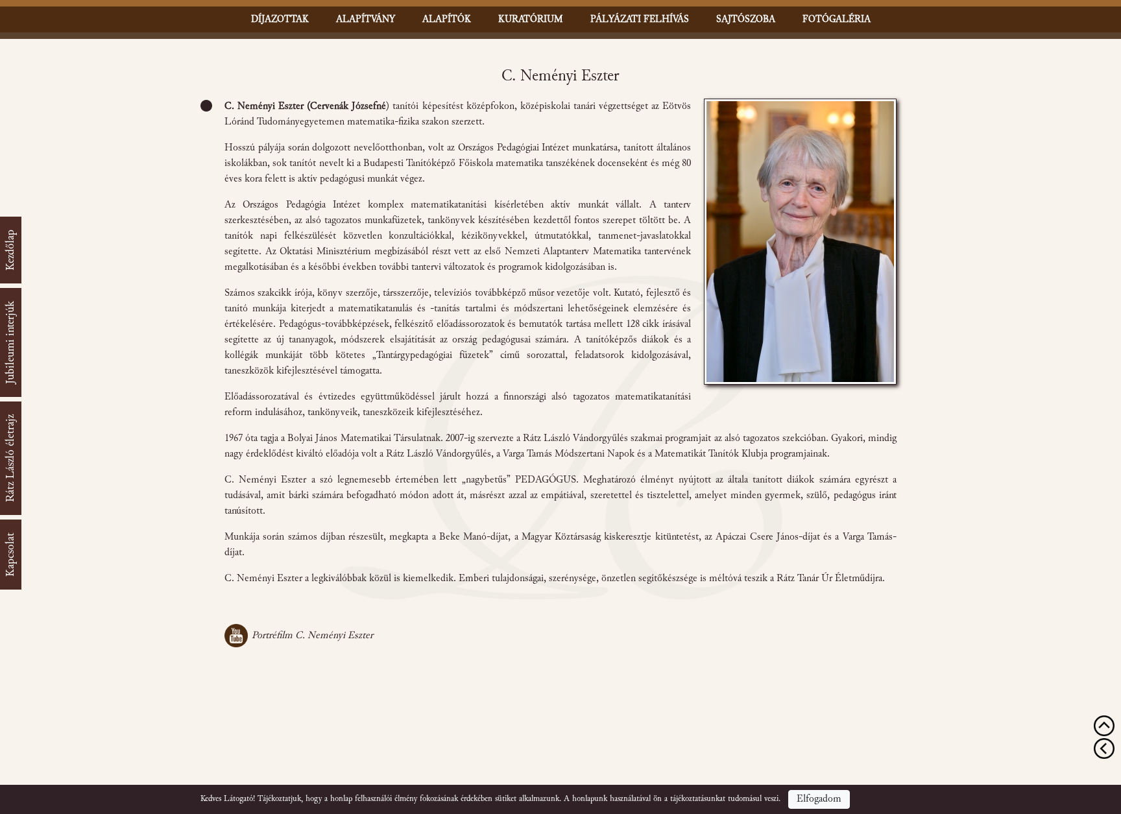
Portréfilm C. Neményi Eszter (312, 635)
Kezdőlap (10, 250)
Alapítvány (365, 19)
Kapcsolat (10, 555)
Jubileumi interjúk (10, 342)
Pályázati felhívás (639, 19)
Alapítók (446, 19)
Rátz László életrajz (10, 458)
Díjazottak (280, 19)
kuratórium (530, 19)
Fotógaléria (836, 19)
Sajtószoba (745, 19)
